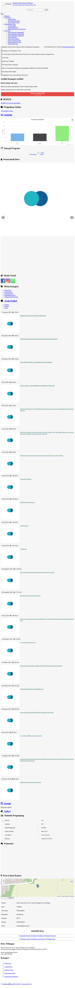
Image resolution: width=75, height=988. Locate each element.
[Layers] (71, 881)
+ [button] (3, 881)
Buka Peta (4, 898)
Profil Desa (7, 17)
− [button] (3, 884)
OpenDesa (5, 984)
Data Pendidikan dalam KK (16, 34)
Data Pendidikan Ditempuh (16, 35)
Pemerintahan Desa (10, 24)
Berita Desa (7, 290)
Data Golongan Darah (14, 40)
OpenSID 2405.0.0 (15, 984)
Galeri (7, 811)
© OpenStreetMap (65, 896)
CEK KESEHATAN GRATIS (59, 47)
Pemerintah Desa (13, 27)
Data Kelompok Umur (14, 42)
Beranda (6, 16)
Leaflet (58, 896)
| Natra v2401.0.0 (26, 984)
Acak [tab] (6, 308)
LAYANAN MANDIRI (13, 103)
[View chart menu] (72, 120)
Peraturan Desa (8, 293)
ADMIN (3, 103)
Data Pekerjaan (12, 37)
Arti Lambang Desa (13, 22)
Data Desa (7, 30)
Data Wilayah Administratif (16, 32)
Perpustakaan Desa (9, 295)
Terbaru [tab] (6, 304)
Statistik (7, 115)
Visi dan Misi (12, 26)
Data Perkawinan (13, 44)
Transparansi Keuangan (11, 297)
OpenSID (72, 896)
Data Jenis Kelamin (13, 39)
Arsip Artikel (10, 301)
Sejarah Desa (12, 19)
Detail (10, 898)
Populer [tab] (6, 306)
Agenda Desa (8, 292)
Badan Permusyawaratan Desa (17, 29)
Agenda (7, 803)
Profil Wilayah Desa (14, 21)
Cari (46, 9)
